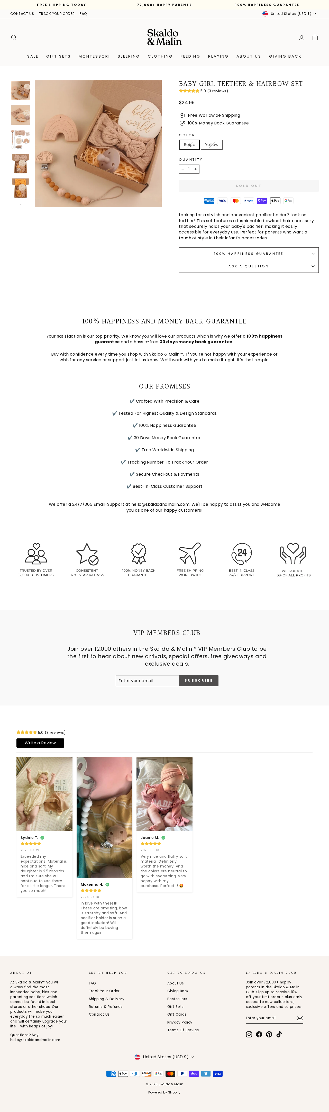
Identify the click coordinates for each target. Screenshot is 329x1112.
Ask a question (249, 266)
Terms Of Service (183, 1030)
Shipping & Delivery (107, 999)
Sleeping (129, 56)
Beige (189, 145)
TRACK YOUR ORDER (57, 13)
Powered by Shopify (164, 1092)
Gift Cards (177, 1014)
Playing (218, 56)
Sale (33, 56)
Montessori (94, 56)
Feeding (190, 56)
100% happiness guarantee (249, 253)
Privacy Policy (180, 1022)
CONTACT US (22, 13)
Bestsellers (177, 999)
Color (187, 135)
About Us (248, 56)
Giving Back (285, 56)
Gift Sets (58, 56)
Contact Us (99, 1014)
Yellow (211, 145)
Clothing (160, 56)
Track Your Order (104, 991)
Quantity (191, 159)
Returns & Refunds (106, 1006)
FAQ (83, 13)
